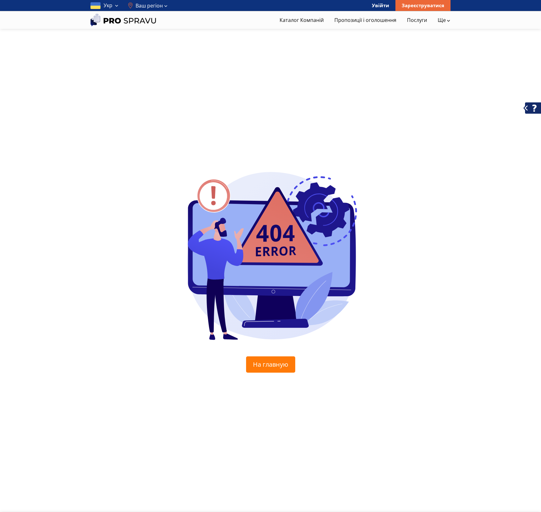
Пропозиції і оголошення (365, 20)
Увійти (380, 5)
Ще (442, 20)
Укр (108, 5)
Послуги (417, 20)
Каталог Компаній (302, 20)
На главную (270, 364)
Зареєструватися (423, 5)
